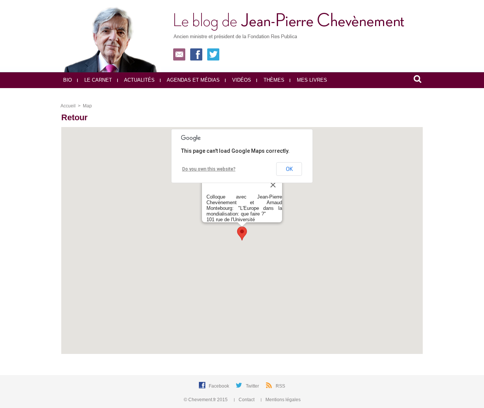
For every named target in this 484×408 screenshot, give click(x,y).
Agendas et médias (193, 80)
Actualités (139, 80)
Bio (67, 80)
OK (289, 169)
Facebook (219, 386)
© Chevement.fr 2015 (206, 399)
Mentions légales (282, 399)
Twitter (253, 386)
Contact (246, 399)
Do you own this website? (209, 169)
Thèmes (273, 80)
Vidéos (241, 80)
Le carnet (97, 80)
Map (87, 106)
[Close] (273, 185)
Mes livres (311, 80)
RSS (280, 386)
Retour (74, 117)
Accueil (68, 106)
